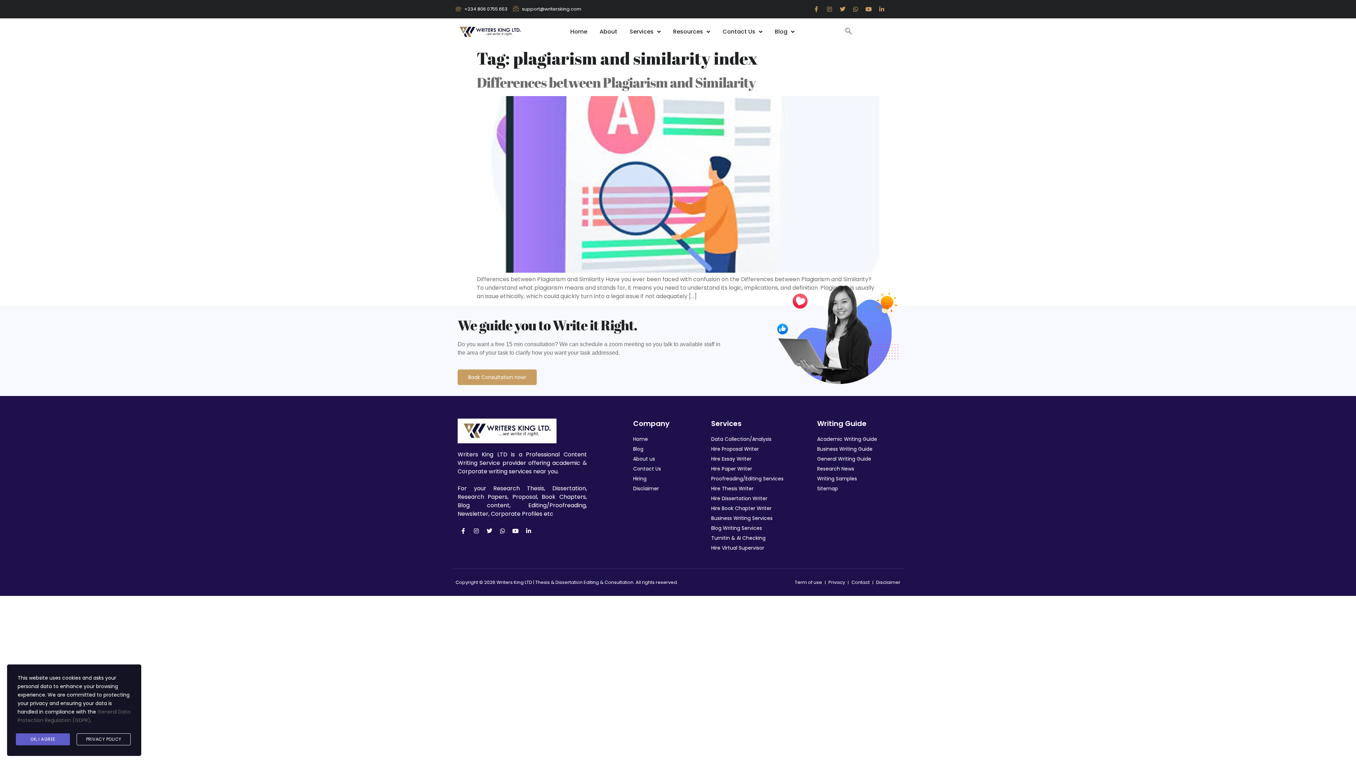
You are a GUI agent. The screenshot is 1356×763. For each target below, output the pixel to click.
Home (578, 32)
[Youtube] (868, 9)
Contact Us (738, 32)
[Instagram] (829, 9)
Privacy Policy (103, 739)
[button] (848, 32)
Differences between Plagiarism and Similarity (616, 82)
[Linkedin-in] (881, 9)
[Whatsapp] (855, 9)
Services (642, 32)
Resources (688, 32)
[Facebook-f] (816, 9)
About (608, 32)
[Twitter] (842, 9)
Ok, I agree (42, 739)
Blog (781, 32)
